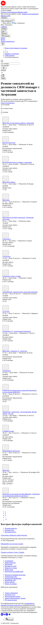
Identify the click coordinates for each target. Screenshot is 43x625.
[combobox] (10, 64)
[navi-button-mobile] (3, 44)
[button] (3, 38)
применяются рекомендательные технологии (17, 604)
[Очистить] (3, 68)
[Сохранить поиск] (3, 75)
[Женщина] (5, 119)
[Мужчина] (5, 235)
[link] (4, 33)
